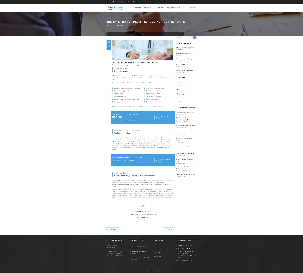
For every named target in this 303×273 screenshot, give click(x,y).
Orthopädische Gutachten (183, 64)
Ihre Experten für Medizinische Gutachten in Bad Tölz (186, 132)
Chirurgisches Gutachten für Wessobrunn (185, 174)
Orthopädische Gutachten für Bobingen (185, 112)
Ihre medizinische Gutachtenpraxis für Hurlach (184, 160)
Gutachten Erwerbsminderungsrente (185, 59)
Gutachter (147, 8)
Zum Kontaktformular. (143, 217)
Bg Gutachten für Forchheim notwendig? (185, 153)
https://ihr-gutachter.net (184, 248)
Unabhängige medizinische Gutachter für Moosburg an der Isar (185, 167)
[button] (3, 269)
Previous (113, 229)
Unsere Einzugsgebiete (160, 249)
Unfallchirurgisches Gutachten (184, 53)
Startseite (137, 8)
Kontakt (192, 8)
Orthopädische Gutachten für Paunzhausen (186, 125)
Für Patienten (159, 8)
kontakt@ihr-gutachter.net (130, 2)
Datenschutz (157, 256)
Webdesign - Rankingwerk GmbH (151, 270)
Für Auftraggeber (173, 8)
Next (168, 229)
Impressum (157, 252)
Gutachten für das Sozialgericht (184, 70)
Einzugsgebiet (138, 65)
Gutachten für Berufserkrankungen (185, 47)
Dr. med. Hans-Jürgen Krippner (122, 65)
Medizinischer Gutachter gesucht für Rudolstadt (184, 139)
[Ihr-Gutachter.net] (115, 8)
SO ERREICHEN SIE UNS (164, 117)
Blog (185, 8)
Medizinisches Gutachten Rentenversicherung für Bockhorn (184, 118)
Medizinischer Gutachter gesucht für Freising (184, 147)
